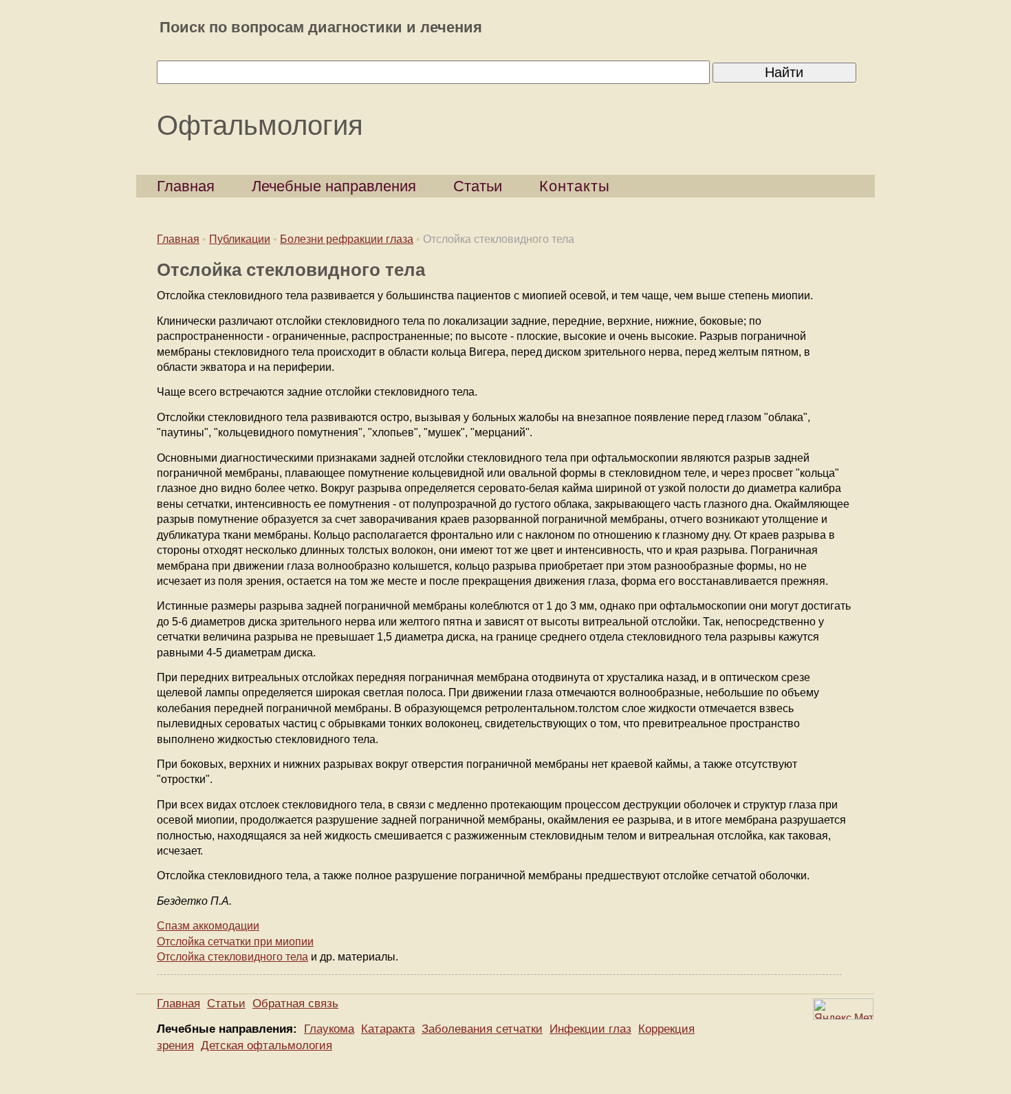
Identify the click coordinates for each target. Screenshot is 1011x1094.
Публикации (239, 239)
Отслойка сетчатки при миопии (235, 941)
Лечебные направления (334, 186)
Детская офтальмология (266, 1045)
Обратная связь (295, 1003)
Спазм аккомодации (208, 926)
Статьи (477, 186)
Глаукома (329, 1029)
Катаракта (388, 1029)
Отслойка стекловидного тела (232, 957)
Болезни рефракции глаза (346, 239)
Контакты (574, 186)
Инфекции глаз (590, 1029)
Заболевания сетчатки (482, 1029)
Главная (186, 186)
